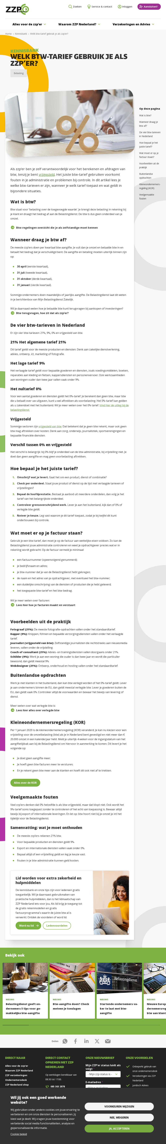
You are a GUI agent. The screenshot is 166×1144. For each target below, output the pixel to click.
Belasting (19, 73)
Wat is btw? (145, 115)
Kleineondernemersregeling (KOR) (149, 186)
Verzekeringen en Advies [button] (131, 24)
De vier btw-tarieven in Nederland (149, 134)
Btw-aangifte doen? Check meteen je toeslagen (71, 1006)
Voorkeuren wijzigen (119, 1106)
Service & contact (102, 6)
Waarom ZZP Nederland (19, 1070)
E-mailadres (93, 1082)
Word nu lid (26, 925)
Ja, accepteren (119, 1128)
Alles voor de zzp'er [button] (27, 24)
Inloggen (127, 6)
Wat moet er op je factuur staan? (149, 155)
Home (8, 33)
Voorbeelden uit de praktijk (149, 165)
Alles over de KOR (25, 782)
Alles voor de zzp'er (16, 1065)
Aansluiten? (151, 6)
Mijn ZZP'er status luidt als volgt (103, 1067)
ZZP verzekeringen (16, 1075)
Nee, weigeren (119, 1117)
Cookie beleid (19, 1134)
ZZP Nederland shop (17, 1084)
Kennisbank (21, 33)
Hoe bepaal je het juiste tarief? (148, 144)
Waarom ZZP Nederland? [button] (77, 24)
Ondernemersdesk (16, 1079)
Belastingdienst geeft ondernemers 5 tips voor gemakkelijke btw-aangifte (23, 1008)
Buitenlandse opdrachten (146, 175)
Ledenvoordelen (56, 925)
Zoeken (77, 6)
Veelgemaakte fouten (146, 196)
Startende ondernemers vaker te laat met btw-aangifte (119, 1008)
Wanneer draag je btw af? (148, 123)
